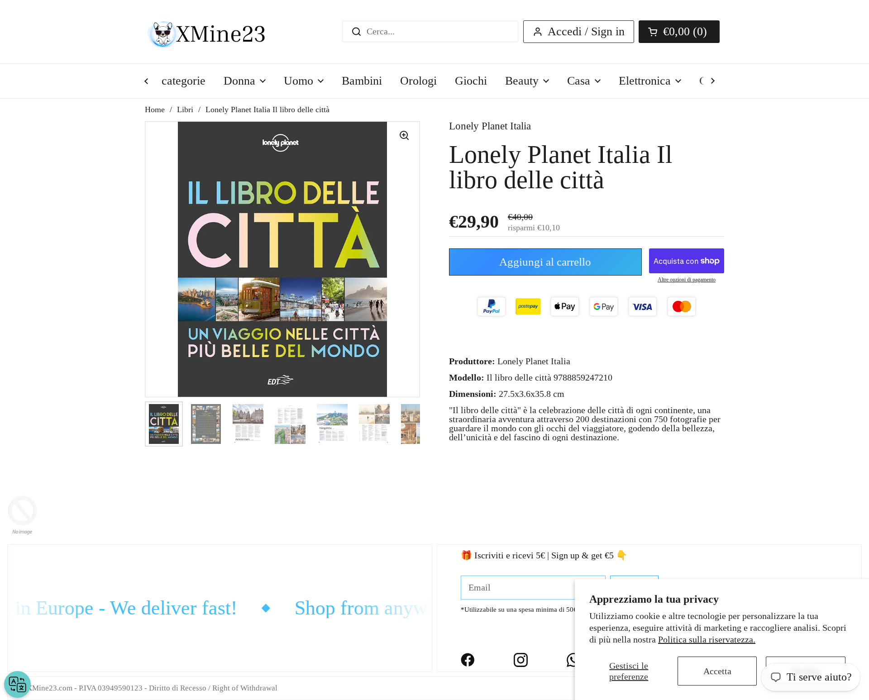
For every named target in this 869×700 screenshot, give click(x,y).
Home (155, 109)
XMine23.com (49, 688)
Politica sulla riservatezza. (706, 639)
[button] (679, 31)
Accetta (717, 671)
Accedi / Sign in (586, 31)
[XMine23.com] (216, 31)
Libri (185, 109)
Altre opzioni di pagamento (687, 279)
